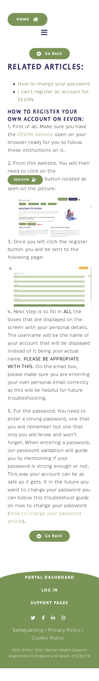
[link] (54, 84)
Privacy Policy (64, 630)
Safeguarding (28, 630)
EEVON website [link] (35, 134)
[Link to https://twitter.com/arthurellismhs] (33, 617)
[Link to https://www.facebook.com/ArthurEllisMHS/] (43, 617)
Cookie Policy (47, 638)
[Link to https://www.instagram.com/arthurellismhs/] (63, 617)
